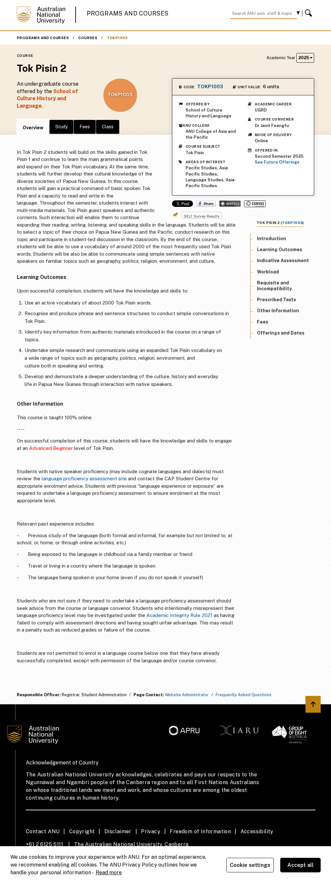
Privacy (150, 831)
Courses (87, 38)
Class (107, 126)
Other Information (278, 310)
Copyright (82, 831)
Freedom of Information (200, 831)
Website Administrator (187, 694)
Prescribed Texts (276, 299)
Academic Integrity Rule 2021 (179, 615)
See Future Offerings (277, 162)
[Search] (309, 13)
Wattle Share (230, 203)
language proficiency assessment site (84, 478)
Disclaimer (118, 831)
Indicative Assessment (283, 260)
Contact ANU (42, 831)
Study (61, 126)
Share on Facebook (206, 203)
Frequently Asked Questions (244, 694)
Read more (109, 872)
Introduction (271, 238)
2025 (304, 57)
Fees (85, 126)
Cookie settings (250, 865)
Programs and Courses (128, 13)
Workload (268, 271)
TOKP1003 (117, 38)
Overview (33, 127)
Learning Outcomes (279, 249)
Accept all (300, 865)
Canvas (255, 203)
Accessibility (256, 831)
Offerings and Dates (280, 332)
